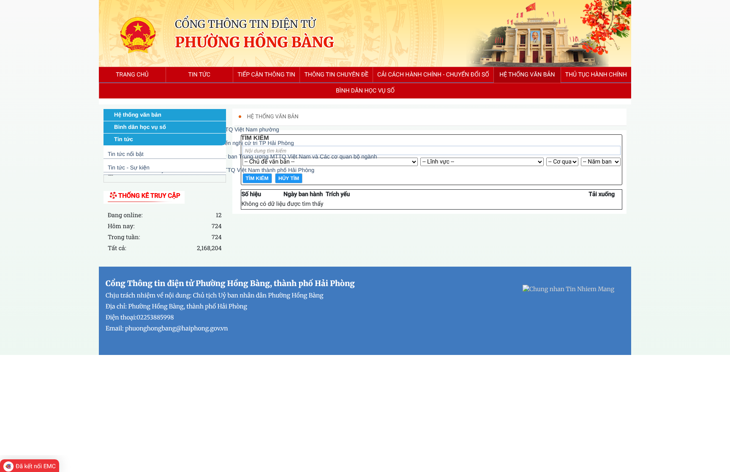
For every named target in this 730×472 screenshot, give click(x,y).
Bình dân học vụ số (140, 127)
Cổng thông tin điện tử (245, 24)
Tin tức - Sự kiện (129, 167)
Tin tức (123, 139)
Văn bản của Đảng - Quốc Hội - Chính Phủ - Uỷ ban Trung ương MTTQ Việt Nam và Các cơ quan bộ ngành (242, 156)
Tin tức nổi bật (126, 154)
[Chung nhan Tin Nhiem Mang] (568, 288)
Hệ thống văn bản (137, 115)
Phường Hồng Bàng (254, 43)
